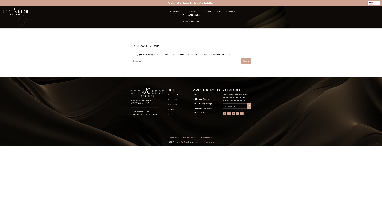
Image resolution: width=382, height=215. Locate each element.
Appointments (175, 94)
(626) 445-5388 (140, 103)
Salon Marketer (209, 142)
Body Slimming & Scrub (203, 108)
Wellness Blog (231, 12)
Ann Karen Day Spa (180, 142)
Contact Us (194, 12)
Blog (171, 114)
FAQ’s (218, 12)
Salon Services (175, 12)
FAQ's (172, 109)
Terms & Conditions (189, 137)
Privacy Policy (175, 137)
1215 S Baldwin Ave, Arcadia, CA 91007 (144, 114)
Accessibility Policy (205, 137)
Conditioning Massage (203, 104)
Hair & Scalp (199, 113)
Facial (197, 94)
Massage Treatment (202, 99)
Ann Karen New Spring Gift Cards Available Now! (191, 3)
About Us (207, 12)
